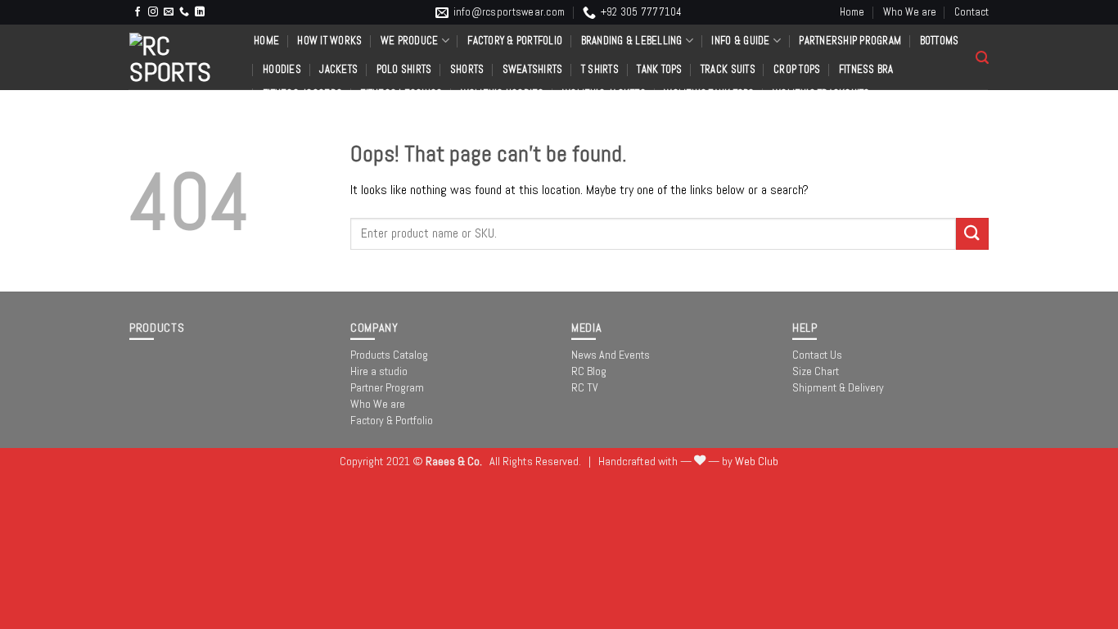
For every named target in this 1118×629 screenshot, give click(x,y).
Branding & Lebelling (632, 41)
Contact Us (817, 354)
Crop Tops (796, 69)
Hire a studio (379, 371)
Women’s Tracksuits (821, 94)
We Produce (410, 41)
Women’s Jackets (604, 94)
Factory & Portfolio (514, 41)
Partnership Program (850, 41)
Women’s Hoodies (502, 94)
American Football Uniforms (331, 118)
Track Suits (728, 69)
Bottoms (939, 41)
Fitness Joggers (302, 94)
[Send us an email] (169, 12)
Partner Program (387, 387)
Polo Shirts (404, 69)
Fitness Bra (866, 69)
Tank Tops (659, 69)
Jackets (338, 69)
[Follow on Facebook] (137, 12)
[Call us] (184, 12)
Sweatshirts (533, 69)
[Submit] (972, 234)
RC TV (584, 387)
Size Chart (815, 371)
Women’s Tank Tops (709, 94)
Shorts (467, 69)
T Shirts (600, 69)
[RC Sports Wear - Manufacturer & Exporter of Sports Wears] (179, 57)
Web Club (756, 461)
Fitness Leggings (401, 94)
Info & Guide (740, 41)
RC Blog (588, 371)
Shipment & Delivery (838, 387)
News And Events (610, 354)
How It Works (329, 41)
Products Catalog (389, 354)
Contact (971, 12)
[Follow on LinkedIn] (200, 12)
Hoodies (282, 69)
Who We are (909, 12)
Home (852, 12)
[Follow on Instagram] (153, 12)
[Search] (982, 58)
